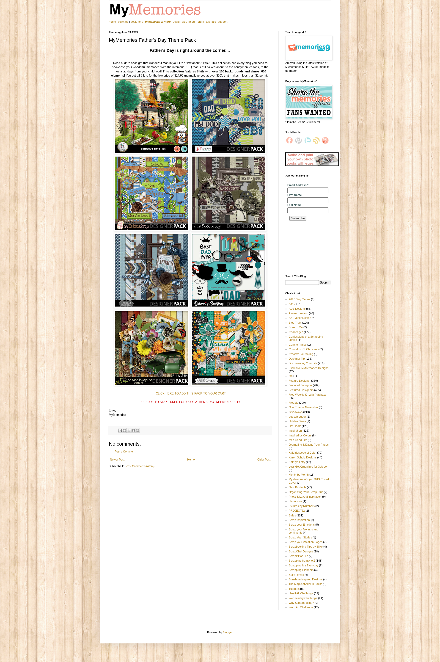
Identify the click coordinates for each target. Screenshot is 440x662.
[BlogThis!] (124, 430)
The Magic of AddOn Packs (305, 584)
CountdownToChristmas (304, 349)
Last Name (294, 205)
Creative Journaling (301, 354)
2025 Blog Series (299, 299)
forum (200, 21)
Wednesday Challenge (303, 598)
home (113, 21)
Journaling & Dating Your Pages (309, 444)
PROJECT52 (297, 510)
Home (191, 459)
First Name (294, 195)
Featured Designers (301, 390)
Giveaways (295, 412)
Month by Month (299, 474)
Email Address (297, 185)
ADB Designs (297, 308)
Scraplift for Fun (298, 556)
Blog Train (295, 322)
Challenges (296, 332)
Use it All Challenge (301, 593)
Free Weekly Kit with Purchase (308, 394)
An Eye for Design (300, 318)
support (222, 21)
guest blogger (297, 416)
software (123, 21)
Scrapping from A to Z (302, 560)
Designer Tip (297, 358)
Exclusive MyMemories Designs (308, 368)
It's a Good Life (298, 440)
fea (291, 376)
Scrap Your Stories (300, 537)
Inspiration (295, 430)
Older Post (263, 459)
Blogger (227, 632)
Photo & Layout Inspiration (305, 496)
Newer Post (117, 459)
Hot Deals (295, 426)
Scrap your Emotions (302, 524)
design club (180, 21)
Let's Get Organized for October (308, 466)
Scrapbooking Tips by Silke (306, 546)
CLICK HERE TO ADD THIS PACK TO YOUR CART (190, 393)
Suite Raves (296, 574)
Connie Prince (298, 344)
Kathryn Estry (297, 462)
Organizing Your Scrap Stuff (306, 492)
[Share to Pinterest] (137, 430)
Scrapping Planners (301, 570)
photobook (295, 501)
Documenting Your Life (303, 363)
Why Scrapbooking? (301, 602)
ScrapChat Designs (301, 551)
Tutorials (294, 588)
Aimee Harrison (298, 313)
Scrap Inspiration (299, 520)
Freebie (293, 402)
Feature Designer (300, 380)
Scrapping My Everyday (303, 565)
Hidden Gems (297, 421)
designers (137, 21)
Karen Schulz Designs (302, 457)
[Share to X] (128, 430)
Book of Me (296, 327)
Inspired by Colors (300, 435)
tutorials (211, 21)
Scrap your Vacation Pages (305, 542)
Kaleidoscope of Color (302, 452)
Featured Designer (300, 385)
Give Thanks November (303, 407)
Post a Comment (125, 451)
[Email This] (120, 430)
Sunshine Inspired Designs (305, 579)
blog (192, 21)
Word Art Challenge (301, 607)
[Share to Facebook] (133, 430)
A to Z (292, 304)
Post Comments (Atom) (140, 466)
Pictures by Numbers (302, 506)
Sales (292, 515)
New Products (297, 487)
